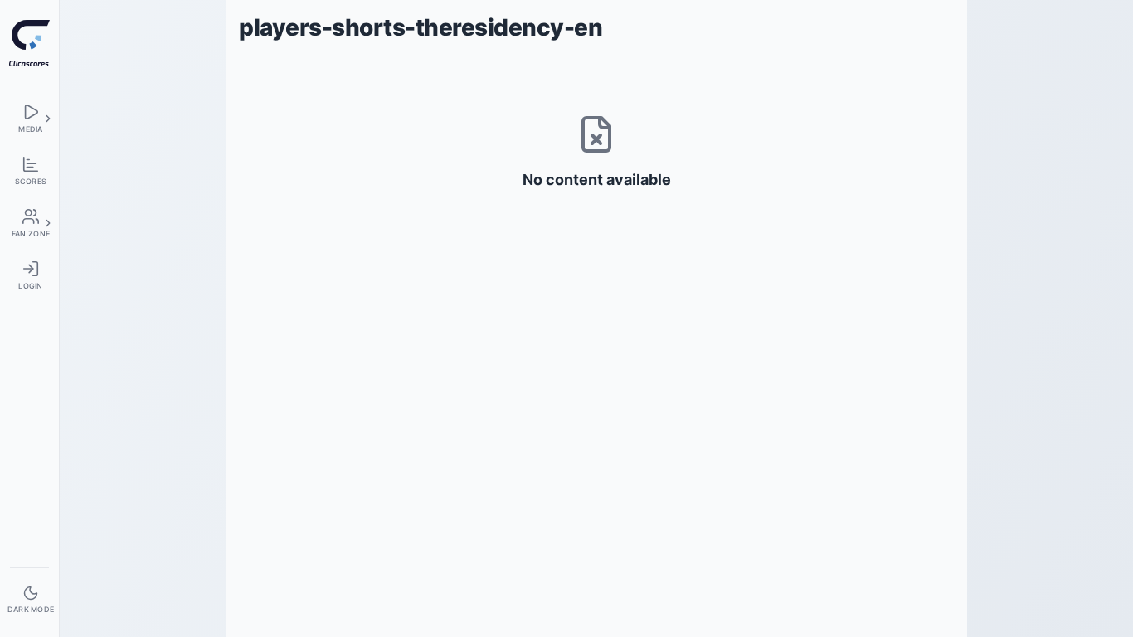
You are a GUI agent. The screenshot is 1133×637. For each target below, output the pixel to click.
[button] (48, 118)
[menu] (29, 118)
